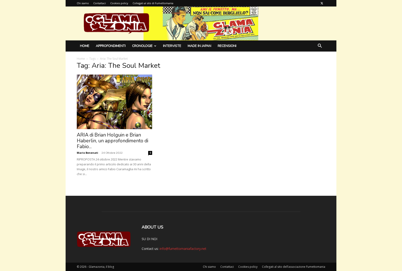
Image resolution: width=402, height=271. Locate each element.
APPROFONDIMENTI (111, 46)
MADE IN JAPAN (199, 46)
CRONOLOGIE (142, 46)
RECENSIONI (227, 46)
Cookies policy (119, 3)
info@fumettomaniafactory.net (183, 248)
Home (84, 46)
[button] (319, 46)
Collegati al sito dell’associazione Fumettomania (293, 267)
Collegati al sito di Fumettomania (153, 3)
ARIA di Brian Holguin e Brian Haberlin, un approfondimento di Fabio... (112, 141)
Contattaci (99, 3)
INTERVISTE (172, 46)
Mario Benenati (87, 152)
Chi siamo (83, 3)
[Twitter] (321, 3)
